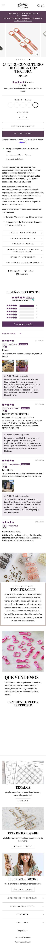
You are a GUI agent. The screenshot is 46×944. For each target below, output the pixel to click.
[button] (19, 82)
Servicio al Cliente (22, 906)
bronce (29, 105)
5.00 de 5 (30, 297)
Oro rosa (35, 105)
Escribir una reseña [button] (23, 324)
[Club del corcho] (23, 864)
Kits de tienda (23, 846)
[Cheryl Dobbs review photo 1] (8, 486)
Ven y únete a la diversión (23, 262)
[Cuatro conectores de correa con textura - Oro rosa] (16, 747)
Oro (16, 105)
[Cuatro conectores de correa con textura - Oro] (7, 747)
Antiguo (23, 105)
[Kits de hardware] (23, 818)
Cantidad (23, 112)
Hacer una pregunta (23, 257)
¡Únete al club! (23, 889)
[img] (8, 340)
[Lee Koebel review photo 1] (8, 366)
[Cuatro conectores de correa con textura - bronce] (13, 747)
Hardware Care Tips (23, 238)
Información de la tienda (14, 159)
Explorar (22, 922)
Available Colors (23, 244)
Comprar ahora (23, 134)
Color (23, 100)
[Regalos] (23, 772)
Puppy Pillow (10, 614)
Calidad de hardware (23, 232)
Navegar (23, 801)
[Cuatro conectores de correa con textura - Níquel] (4, 747)
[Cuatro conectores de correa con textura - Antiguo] (10, 747)
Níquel (10, 105)
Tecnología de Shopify (23, 942)
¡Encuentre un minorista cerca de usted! (23, 250)
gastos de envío (14, 88)
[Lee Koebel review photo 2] (22, 366)
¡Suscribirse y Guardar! (22, 898)
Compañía (22, 914)
